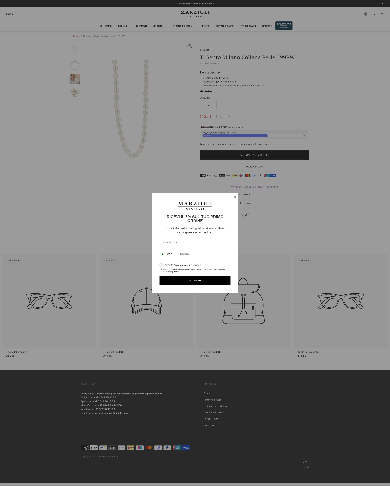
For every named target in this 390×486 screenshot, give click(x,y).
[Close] (234, 197)
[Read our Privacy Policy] (228, 270)
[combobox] (167, 254)
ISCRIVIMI (195, 280)
